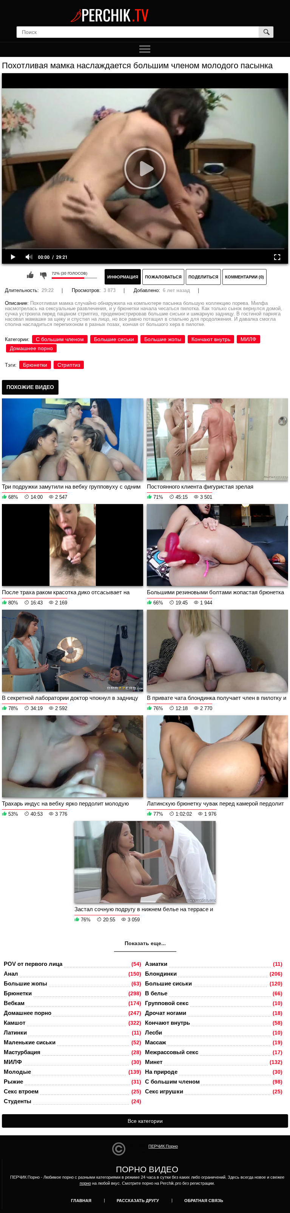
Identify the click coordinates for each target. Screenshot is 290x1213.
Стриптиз (68, 365)
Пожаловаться (163, 277)
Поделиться (203, 277)
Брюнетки (35, 365)
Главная (81, 1200)
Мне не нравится (43, 275)
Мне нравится (30, 275)
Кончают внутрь (210, 339)
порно (85, 1183)
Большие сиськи (114, 339)
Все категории (145, 1121)
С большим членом (60, 339)
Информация (122, 277)
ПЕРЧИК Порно (163, 1146)
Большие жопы (162, 339)
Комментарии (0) (244, 277)
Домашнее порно (31, 348)
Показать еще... (145, 943)
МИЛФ (248, 339)
